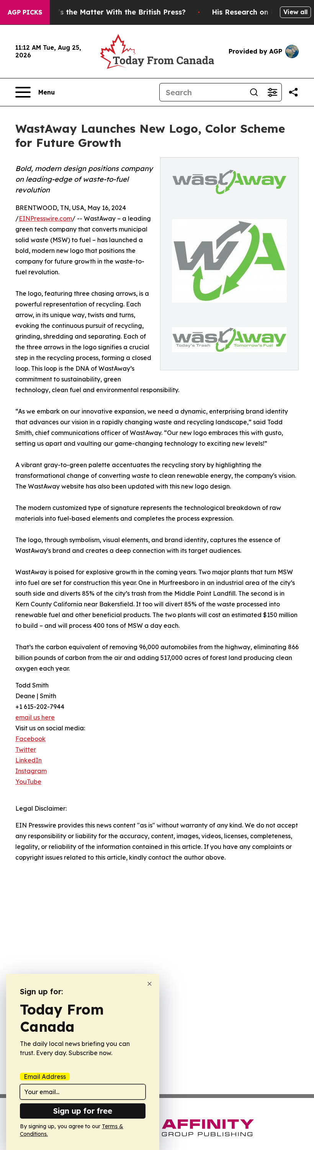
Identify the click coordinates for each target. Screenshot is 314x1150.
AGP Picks (25, 12)
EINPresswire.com (45, 218)
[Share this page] (293, 92)
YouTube (28, 781)
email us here (35, 717)
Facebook (30, 739)
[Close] (149, 983)
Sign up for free (82, 1111)
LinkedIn (28, 760)
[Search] (254, 92)
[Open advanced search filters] (272, 92)
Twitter (25, 749)
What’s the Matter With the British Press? (112, 12)
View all (295, 12)
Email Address (45, 1076)
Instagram (31, 771)
